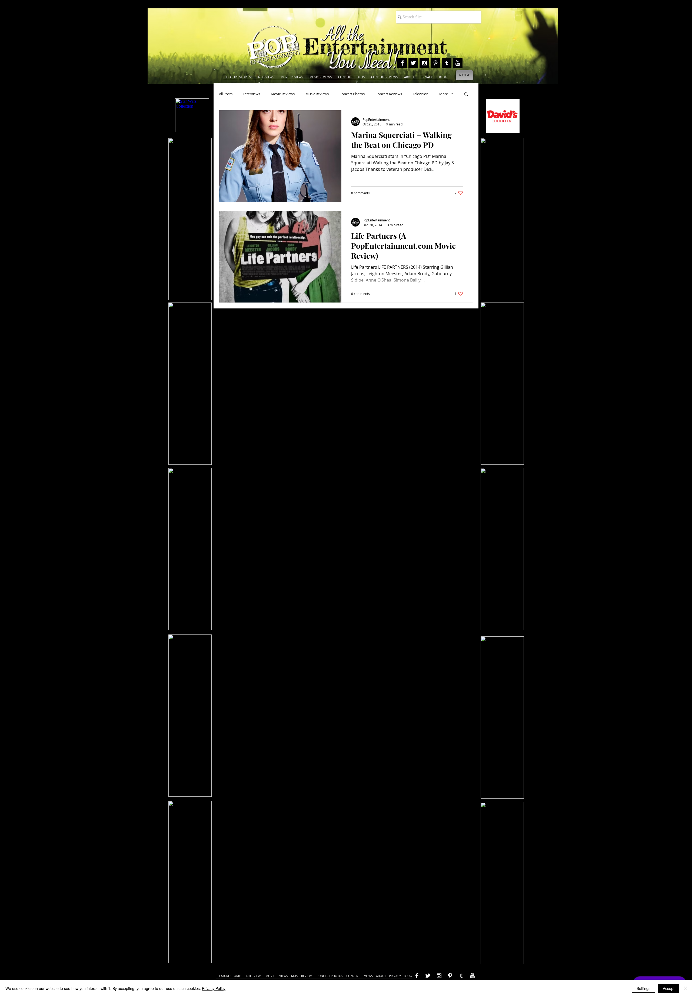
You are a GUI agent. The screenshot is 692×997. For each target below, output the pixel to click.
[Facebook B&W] (402, 63)
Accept (668, 988)
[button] (466, 94)
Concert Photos (352, 93)
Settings (643, 988)
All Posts (225, 93)
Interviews (251, 93)
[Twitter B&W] (413, 63)
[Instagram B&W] (424, 63)
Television (420, 93)
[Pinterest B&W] (435, 63)
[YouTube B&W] (458, 63)
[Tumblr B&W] (446, 63)
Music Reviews (317, 93)
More (443, 93)
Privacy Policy (213, 988)
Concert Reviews (388, 93)
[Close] (685, 988)
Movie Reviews (283, 93)
